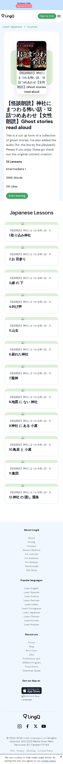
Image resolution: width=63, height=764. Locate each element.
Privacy (20, 750)
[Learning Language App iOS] (32, 690)
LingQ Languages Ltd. (35, 738)
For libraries (31, 562)
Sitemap (31, 750)
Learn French (32, 596)
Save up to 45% (24, 6)
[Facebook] (28, 726)
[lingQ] (7, 16)
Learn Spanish (31, 592)
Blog (31, 646)
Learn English (31, 588)
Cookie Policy (45, 750)
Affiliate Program (31, 662)
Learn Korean (31, 620)
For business (31, 558)
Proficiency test (31, 658)
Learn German (31, 600)
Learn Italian (31, 604)
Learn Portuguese (31, 608)
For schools (31, 554)
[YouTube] (44, 726)
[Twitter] (36, 726)
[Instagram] (19, 726)
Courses (32, 27)
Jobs (31, 654)
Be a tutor (31, 650)
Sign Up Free (47, 15)
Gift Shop (31, 570)
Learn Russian (31, 624)
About (31, 538)
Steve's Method (31, 550)
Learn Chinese (31, 616)
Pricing (31, 542)
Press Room (31, 666)
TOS (12, 750)
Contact (31, 546)
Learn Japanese (12, 27)
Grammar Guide (31, 670)
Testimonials (31, 566)
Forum (31, 642)
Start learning (17, 195)
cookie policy (48, 760)
